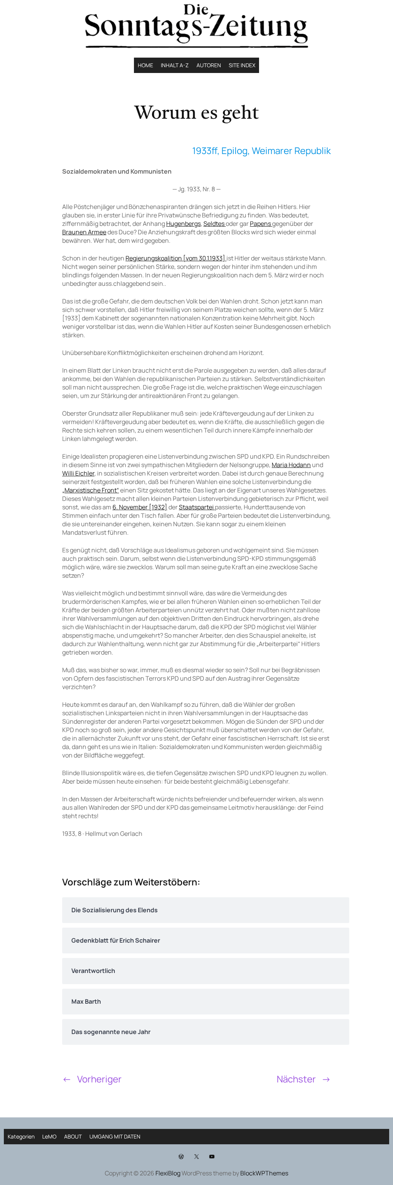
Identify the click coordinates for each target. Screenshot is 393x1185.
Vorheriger (99, 1078)
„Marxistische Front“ (90, 490)
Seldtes (214, 223)
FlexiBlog (167, 1173)
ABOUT (73, 1136)
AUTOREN (208, 65)
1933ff (204, 150)
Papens (261, 223)
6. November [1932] (139, 507)
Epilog (234, 150)
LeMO (49, 1136)
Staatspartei (197, 507)
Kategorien (21, 1136)
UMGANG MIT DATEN (114, 1136)
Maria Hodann (291, 465)
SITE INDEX (242, 65)
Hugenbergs (183, 223)
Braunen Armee (84, 232)
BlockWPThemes (264, 1173)
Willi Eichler (78, 473)
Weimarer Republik (291, 150)
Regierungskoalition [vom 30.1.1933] (175, 258)
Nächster (296, 1078)
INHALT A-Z (175, 65)
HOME (145, 65)
